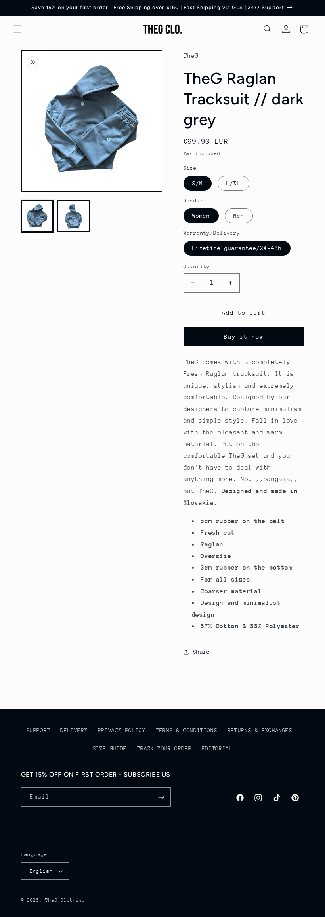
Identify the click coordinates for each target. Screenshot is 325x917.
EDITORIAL (217, 748)
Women (201, 215)
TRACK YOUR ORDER (164, 748)
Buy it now (244, 336)
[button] (17, 29)
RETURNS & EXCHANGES (260, 730)
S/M (197, 183)
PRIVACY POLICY (122, 730)
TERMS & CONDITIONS (186, 730)
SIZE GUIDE (110, 748)
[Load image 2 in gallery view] (73, 216)
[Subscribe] (161, 797)
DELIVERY (74, 730)
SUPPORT (38, 730)
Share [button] (201, 651)
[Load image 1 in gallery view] (37, 216)
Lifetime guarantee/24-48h (237, 248)
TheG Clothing (65, 900)
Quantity (197, 266)
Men (238, 215)
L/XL (233, 183)
